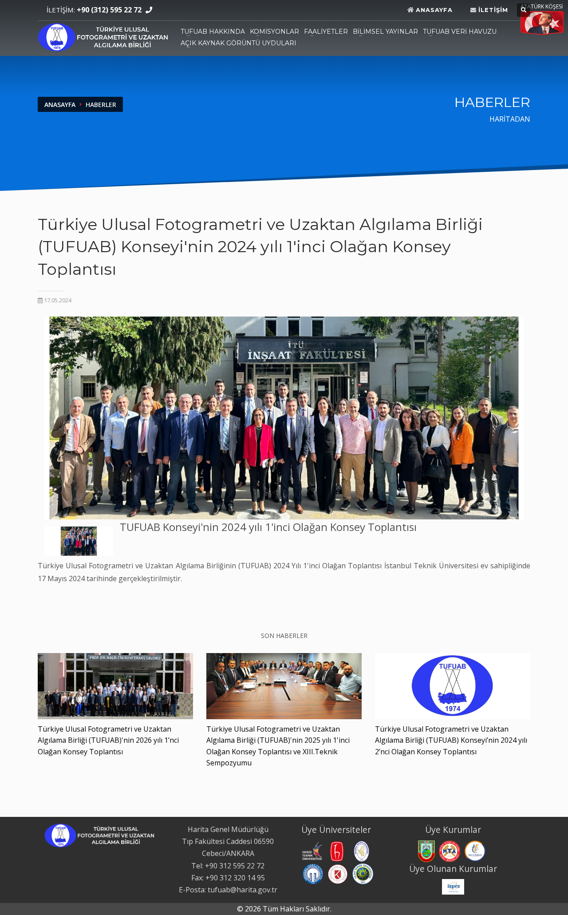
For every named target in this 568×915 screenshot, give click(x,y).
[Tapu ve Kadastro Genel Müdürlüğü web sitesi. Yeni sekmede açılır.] (475, 851)
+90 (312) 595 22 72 (109, 10)
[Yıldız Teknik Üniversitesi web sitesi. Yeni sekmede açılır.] (363, 873)
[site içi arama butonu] (523, 10)
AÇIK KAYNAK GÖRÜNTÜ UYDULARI (238, 43)
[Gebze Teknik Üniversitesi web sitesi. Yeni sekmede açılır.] (311, 851)
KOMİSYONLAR (274, 32)
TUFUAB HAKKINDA (213, 32)
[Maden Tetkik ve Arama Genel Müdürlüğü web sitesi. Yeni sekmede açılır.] (449, 851)
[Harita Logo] (103, 35)
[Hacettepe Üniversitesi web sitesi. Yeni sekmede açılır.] (336, 851)
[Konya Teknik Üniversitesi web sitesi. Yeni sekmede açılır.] (337, 873)
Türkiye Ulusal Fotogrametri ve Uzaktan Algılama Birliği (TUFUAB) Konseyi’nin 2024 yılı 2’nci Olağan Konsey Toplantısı (451, 740)
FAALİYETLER (326, 32)
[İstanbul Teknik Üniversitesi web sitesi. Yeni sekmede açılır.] (361, 851)
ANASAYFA (59, 104)
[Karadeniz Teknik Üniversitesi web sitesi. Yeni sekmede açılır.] (312, 873)
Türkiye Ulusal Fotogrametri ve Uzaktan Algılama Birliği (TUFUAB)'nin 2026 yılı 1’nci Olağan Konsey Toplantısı (108, 740)
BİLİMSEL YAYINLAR (385, 32)
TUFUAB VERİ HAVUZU (460, 32)
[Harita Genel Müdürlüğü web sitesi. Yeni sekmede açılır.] (426, 851)
